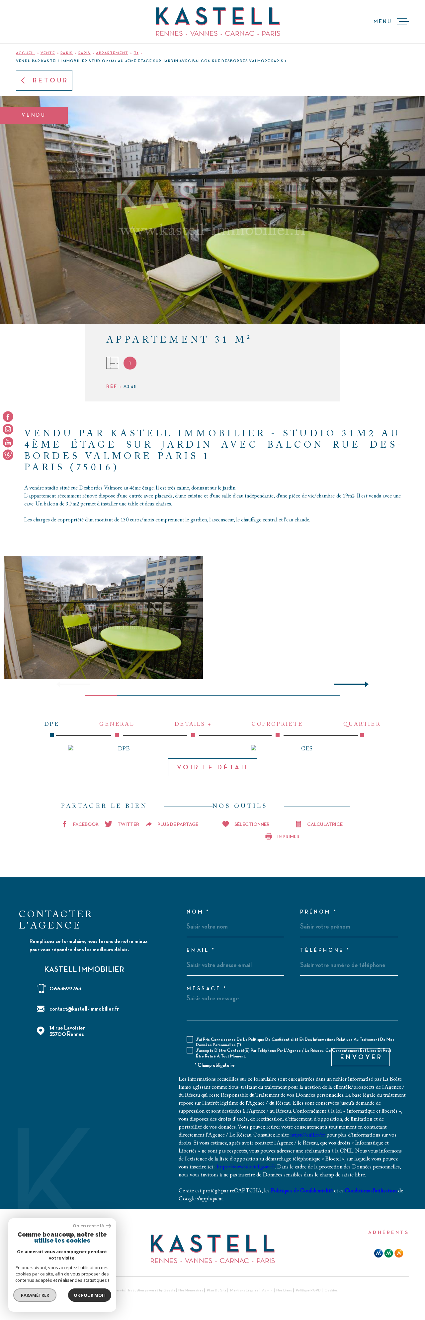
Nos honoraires (190, 1290)
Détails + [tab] (193, 724)
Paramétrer (35, 1295)
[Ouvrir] (22, 22)
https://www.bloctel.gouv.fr (246, 1167)
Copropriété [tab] (277, 724)
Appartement (112, 53)
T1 (136, 53)
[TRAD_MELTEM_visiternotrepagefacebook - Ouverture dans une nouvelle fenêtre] (8, 416)
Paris (66, 53)
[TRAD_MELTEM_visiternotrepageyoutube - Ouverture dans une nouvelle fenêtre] (8, 442)
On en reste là (88, 1225)
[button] (364, 684)
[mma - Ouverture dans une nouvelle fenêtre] (389, 1253)
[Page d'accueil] (218, 21)
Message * (207, 989)
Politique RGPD (308, 1290)
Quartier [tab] (362, 724)
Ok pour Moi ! (90, 1295)
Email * (201, 950)
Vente (48, 53)
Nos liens (284, 1290)
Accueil (25, 53)
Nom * (198, 912)
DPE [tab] (51, 724)
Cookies (331, 1290)
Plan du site (216, 1290)
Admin (267, 1290)
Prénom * (318, 912)
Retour (51, 80)
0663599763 (65, 988)
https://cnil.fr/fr (307, 1135)
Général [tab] (116, 724)
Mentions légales (244, 1290)
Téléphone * (325, 950)
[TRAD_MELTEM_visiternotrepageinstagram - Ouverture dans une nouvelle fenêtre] (8, 429)
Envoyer (361, 1057)
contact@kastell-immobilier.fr (84, 1009)
